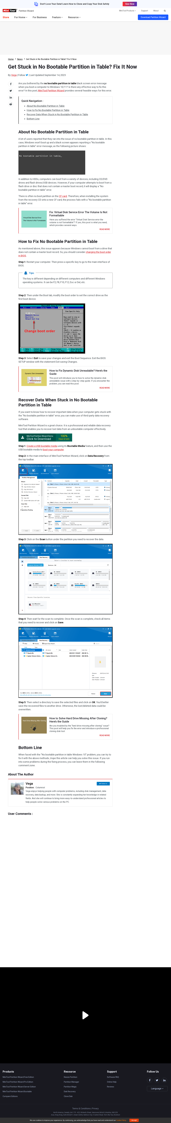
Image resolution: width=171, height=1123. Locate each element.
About (156, 11)
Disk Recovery (70, 1091)
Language (156, 1088)
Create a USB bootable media (42, 446)
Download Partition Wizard (153, 17)
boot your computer (53, 449)
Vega (14, 75)
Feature (56, 17)
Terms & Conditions (81, 1108)
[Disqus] (60, 849)
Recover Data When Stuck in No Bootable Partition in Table (57, 114)
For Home (20, 17)
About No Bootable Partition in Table (46, 106)
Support (144, 11)
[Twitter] (27, 75)
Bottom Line (33, 118)
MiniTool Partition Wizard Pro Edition (18, 1082)
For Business (40, 17)
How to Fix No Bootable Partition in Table (48, 110)
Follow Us (104, 783)
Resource (73, 17)
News (20, 59)
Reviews (110, 1087)
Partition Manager (71, 1082)
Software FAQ (113, 1077)
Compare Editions (10, 1096)
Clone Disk (68, 1096)
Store (6, 17)
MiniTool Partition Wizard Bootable (17, 1091)
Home (11, 59)
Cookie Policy (121, 1120)
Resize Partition (70, 1077)
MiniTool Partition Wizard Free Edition (18, 1077)
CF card (63, 196)
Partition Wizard (26, 11)
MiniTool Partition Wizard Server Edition (19, 1087)
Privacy (95, 1108)
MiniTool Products (127, 11)
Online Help (111, 1082)
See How (129, 4)
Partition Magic (70, 1087)
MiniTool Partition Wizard (51, 90)
